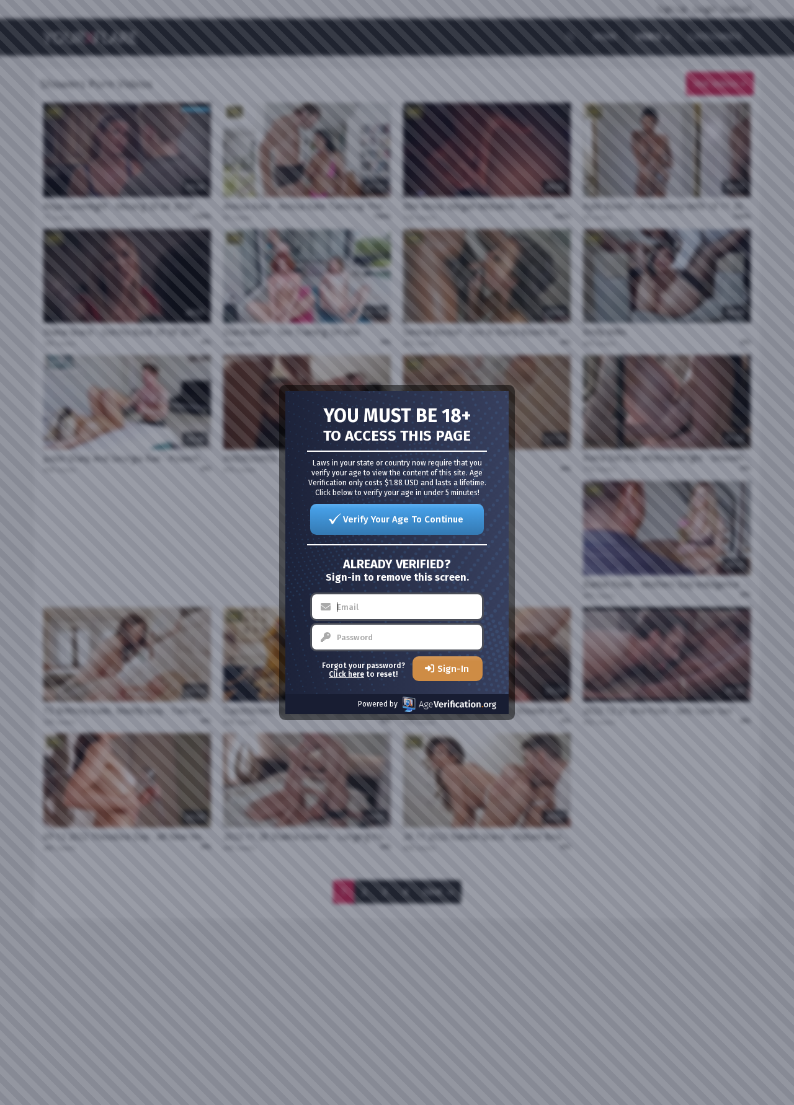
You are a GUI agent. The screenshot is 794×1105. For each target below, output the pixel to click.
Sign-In (453, 668)
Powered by (378, 704)
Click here (346, 674)
